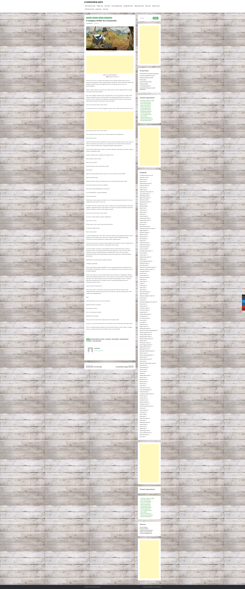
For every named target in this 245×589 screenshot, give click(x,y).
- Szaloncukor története (145, 105)
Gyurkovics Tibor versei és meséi (147, 267)
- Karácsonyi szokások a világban (147, 100)
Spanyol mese (143, 381)
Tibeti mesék (143, 414)
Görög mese (142, 259)
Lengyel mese (143, 312)
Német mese (143, 353)
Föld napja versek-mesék (145, 251)
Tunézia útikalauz (144, 527)
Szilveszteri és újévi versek (146, 393)
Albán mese (142, 181)
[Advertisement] (110, 64)
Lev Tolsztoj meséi (144, 318)
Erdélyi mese (143, 234)
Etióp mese (142, 240)
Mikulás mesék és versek (145, 338)
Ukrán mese (142, 426)
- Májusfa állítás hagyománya (146, 119)
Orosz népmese (143, 367)
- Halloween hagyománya (145, 117)
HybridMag (158, 587)
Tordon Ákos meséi (144, 418)
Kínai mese (142, 300)
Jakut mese (142, 287)
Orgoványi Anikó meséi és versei (147, 363)
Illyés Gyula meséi (144, 277)
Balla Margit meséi (144, 195)
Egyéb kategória (143, 230)
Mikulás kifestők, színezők (146, 81)
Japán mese (142, 289)
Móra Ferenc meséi (89, 9)
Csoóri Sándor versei (144, 218)
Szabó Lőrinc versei (144, 387)
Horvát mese (143, 273)
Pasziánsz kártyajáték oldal (146, 531)
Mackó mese (143, 324)
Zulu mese (142, 436)
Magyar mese (100, 6)
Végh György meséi (144, 430)
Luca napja (142, 322)
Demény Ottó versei (144, 226)
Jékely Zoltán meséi (144, 291)
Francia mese (143, 255)
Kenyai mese (143, 297)
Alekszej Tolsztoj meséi (145, 183)
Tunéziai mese (143, 424)
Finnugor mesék (143, 248)
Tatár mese (142, 408)
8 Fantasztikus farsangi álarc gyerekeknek (149, 73)
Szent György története (145, 389)
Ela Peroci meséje (144, 232)
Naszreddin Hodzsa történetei (146, 351)
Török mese (142, 420)
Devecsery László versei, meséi (147, 228)
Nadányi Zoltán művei (145, 346)
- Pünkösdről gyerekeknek (145, 111)
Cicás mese (105, 9)
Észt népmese (143, 238)
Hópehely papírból (144, 83)
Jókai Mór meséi (143, 293)
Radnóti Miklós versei (144, 375)
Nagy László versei (144, 349)
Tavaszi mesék (143, 410)
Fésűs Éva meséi (143, 246)
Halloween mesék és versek (146, 269)
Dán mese (142, 224)
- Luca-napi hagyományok (146, 114)
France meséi (143, 253)
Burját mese (142, 208)
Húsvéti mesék (143, 275)
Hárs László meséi (144, 271)
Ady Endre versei (143, 177)
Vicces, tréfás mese (108, 17)
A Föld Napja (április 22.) (145, 86)
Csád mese (142, 214)
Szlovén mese (143, 398)
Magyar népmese (115, 339)
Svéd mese (142, 385)
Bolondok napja (143, 206)
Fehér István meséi (144, 242)
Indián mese (142, 281)
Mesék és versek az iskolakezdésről (148, 330)
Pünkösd (142, 373)
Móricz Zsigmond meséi (145, 344)
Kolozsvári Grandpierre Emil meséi (147, 302)
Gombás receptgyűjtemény (146, 533)
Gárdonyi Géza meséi (144, 257)
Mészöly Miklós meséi (145, 334)
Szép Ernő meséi (143, 391)
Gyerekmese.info (93, 2)
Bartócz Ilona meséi (144, 197)
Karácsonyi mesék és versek (146, 295)
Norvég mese (143, 357)
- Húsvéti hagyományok (145, 112)
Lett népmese (143, 316)
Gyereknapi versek (144, 263)
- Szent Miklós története (145, 102)
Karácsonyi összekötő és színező (147, 75)
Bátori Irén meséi (143, 200)
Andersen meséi (156, 6)
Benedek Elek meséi (128, 6)
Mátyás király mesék (139, 6)
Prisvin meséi (143, 371)
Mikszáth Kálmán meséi (145, 336)
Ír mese (141, 283)
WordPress (151, 587)
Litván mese (142, 320)
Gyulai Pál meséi (143, 265)
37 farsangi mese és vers (145, 175)
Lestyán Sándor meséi (145, 314)
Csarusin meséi (143, 216)
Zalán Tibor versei (144, 434)
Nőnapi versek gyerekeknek (146, 355)
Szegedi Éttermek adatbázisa (146, 530)
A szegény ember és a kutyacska (97, 339)
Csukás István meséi (144, 220)
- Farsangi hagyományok (145, 108)
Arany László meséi (144, 193)
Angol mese (142, 187)
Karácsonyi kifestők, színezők (146, 77)
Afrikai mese (142, 179)
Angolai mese (143, 189)
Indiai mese (142, 279)
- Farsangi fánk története (145, 109)
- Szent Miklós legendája (145, 103)
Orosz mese (142, 365)
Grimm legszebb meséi (117, 6)
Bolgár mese (142, 204)
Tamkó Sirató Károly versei (146, 406)
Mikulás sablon (143, 79)
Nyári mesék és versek (90, 6)
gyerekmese (89, 23)
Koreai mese (142, 304)
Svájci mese (142, 383)
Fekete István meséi (144, 244)
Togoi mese (142, 416)
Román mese (143, 377)
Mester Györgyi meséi (145, 332)
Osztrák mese (143, 369)
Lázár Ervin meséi (144, 310)
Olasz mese (142, 361)
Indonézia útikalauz (144, 528)
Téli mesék (142, 412)
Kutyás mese (98, 9)
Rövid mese (107, 6)
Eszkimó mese (143, 236)
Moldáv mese (143, 340)
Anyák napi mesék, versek (145, 191)
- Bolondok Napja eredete (145, 120)
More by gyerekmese (98, 350)
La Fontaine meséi (144, 308)
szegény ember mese (124, 339)
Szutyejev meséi (143, 404)
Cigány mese (143, 212)
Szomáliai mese (143, 400)
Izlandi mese (142, 285)
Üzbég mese (142, 428)
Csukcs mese (143, 222)
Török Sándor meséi (144, 422)
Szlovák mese (143, 395)
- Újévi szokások (143, 115)
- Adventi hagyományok (145, 106)
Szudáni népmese (144, 402)
